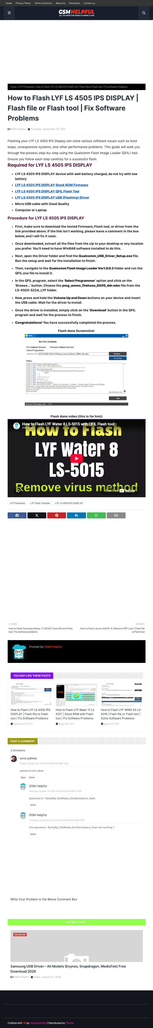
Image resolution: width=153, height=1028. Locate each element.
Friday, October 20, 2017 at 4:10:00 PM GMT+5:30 (44, 763)
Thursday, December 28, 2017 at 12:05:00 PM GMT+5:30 (56, 820)
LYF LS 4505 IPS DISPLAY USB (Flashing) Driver (52, 197)
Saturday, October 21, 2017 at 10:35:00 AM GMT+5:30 (55, 791)
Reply (23, 777)
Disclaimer (74, 3)
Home (9, 3)
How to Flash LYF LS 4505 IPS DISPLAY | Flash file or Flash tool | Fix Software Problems (30, 714)
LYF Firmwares (26, 86)
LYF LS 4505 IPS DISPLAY (69, 503)
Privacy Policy (23, 3)
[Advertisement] (76, 50)
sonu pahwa (28, 758)
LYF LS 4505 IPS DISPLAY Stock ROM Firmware (51, 185)
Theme (69, 1022)
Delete (32, 777)
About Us (60, 3)
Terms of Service (43, 3)
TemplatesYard (38, 1022)
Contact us (89, 3)
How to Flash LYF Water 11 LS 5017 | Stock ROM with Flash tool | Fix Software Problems (75, 714)
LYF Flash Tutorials (40, 503)
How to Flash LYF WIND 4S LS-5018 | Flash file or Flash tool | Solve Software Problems (121, 714)
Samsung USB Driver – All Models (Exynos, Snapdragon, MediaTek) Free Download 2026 (68, 968)
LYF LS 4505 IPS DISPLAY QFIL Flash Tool (47, 191)
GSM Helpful (18, 128)
